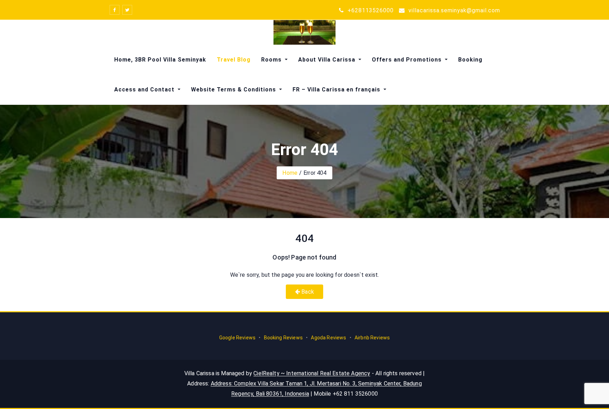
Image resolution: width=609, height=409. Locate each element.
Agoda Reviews (328, 337)
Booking (470, 59)
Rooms (272, 59)
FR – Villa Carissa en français (337, 89)
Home (289, 173)
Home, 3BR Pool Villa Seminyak (160, 59)
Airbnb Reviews (371, 337)
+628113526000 (370, 10)
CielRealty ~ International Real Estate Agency (311, 373)
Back (307, 291)
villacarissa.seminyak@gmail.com (453, 10)
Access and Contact (145, 89)
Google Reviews (238, 337)
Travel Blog (234, 59)
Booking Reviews (283, 337)
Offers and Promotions (407, 59)
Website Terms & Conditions (234, 89)
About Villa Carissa (327, 59)
